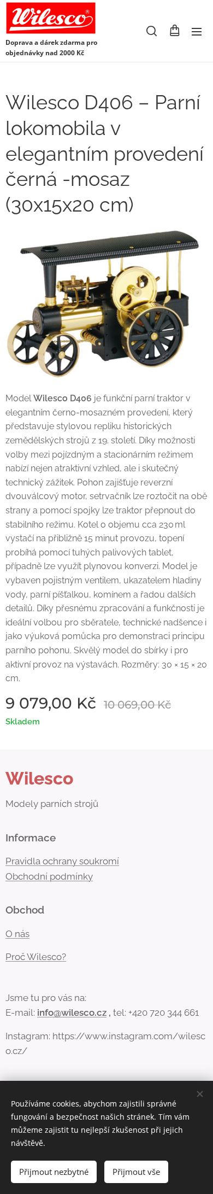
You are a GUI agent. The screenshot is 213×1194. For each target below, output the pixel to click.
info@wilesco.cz (71, 1012)
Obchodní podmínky (49, 876)
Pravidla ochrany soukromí (62, 861)
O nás (17, 933)
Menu (197, 31)
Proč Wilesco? (35, 956)
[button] (151, 31)
